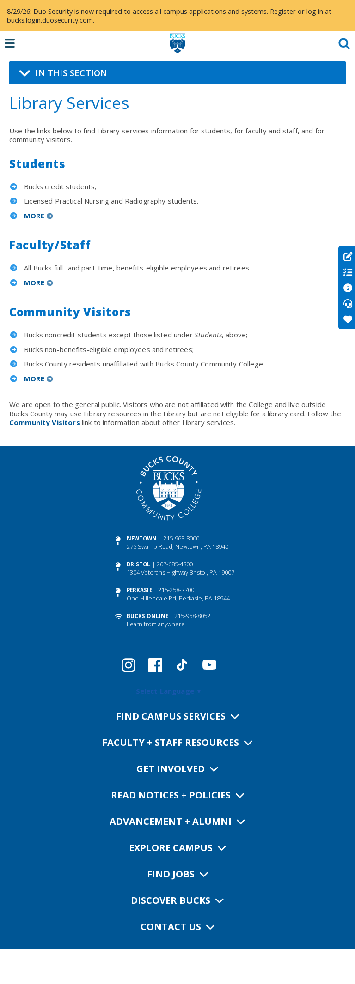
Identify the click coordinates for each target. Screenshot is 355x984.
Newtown (142, 538)
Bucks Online (147, 615)
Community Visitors (44, 422)
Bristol (139, 564)
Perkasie (139, 590)
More (34, 215)
